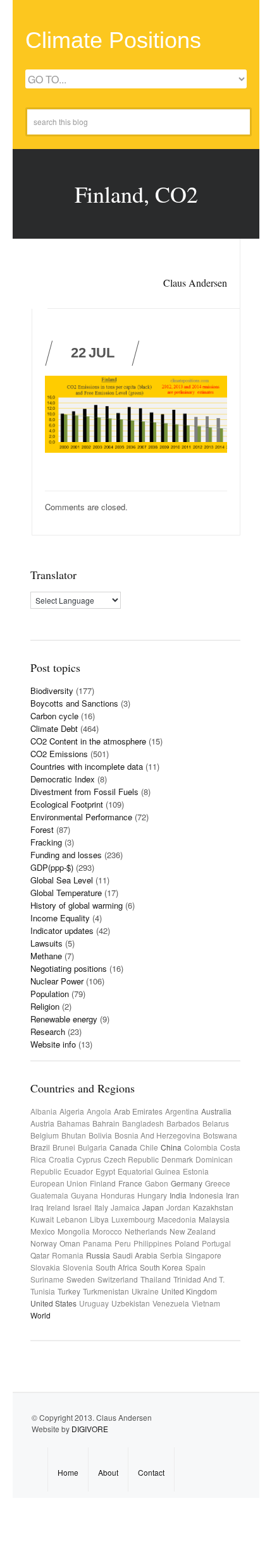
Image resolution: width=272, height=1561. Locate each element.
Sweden (80, 1279)
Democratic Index (62, 779)
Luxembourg (133, 1219)
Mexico (42, 1231)
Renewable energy (63, 1019)
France (130, 1183)
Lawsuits (46, 943)
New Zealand (193, 1231)
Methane (46, 956)
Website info (53, 1044)
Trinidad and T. (199, 1279)
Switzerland (117, 1279)
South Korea (161, 1267)
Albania (43, 1111)
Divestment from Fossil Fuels (84, 792)
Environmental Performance (81, 817)
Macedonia (177, 1219)
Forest (42, 829)
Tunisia (42, 1291)
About (108, 1472)
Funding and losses (66, 855)
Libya (99, 1219)
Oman (69, 1243)
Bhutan (73, 1135)
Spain (195, 1267)
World (40, 1315)
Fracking (46, 842)
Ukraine (145, 1291)
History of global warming (76, 905)
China (171, 1147)
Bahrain (106, 1123)
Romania (67, 1255)
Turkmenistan (106, 1291)
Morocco (107, 1231)
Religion (44, 1006)
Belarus (215, 1123)
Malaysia (214, 1219)
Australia (216, 1111)
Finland (103, 1183)
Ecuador (78, 1171)
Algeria (71, 1111)
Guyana (84, 1195)
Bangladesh (143, 1123)
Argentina (182, 1111)
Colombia (201, 1147)
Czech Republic (131, 1159)
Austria (42, 1123)
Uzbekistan (130, 1303)
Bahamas (73, 1123)
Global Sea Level (61, 880)
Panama (97, 1243)
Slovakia (45, 1267)
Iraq (37, 1207)
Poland (187, 1243)
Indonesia (206, 1195)
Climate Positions (113, 40)
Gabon (156, 1183)
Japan (153, 1207)
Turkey (69, 1291)
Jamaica (125, 1207)
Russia (98, 1255)
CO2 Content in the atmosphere (88, 741)
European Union (58, 1183)
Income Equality (60, 918)
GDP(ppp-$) (51, 867)
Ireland (58, 1207)
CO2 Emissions (59, 754)
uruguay (94, 1303)
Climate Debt (54, 728)
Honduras (118, 1195)
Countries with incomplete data (86, 766)
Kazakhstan (213, 1207)
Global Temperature (66, 893)
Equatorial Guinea (149, 1171)
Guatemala (49, 1195)
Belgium (44, 1135)
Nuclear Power (56, 981)
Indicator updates (62, 930)
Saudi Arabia (135, 1255)
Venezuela (170, 1303)
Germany (186, 1183)
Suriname (47, 1279)
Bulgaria (92, 1147)
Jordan (178, 1207)
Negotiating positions (68, 968)
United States (53, 1303)
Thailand (155, 1279)
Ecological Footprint (66, 804)
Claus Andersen (195, 282)
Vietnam (206, 1303)
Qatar (39, 1255)
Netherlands (146, 1231)
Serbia (171, 1255)
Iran (232, 1195)
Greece (217, 1183)
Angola (99, 1111)
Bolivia (100, 1135)
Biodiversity (51, 691)
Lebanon (71, 1219)
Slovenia (78, 1267)
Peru (122, 1243)
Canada (123, 1147)
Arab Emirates (138, 1111)
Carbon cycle (54, 716)
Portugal (216, 1243)
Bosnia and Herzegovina (157, 1135)
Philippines (152, 1243)
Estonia (196, 1171)
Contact (151, 1472)
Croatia (61, 1159)
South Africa (116, 1267)
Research (47, 1032)
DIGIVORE (89, 1428)
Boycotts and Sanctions (74, 703)
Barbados (183, 1123)
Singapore (203, 1255)
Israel (82, 1207)
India (178, 1195)
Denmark (177, 1159)
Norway (43, 1243)
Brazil (40, 1147)
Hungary (152, 1195)
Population (49, 994)
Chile (149, 1147)
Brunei (64, 1147)
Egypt (105, 1171)
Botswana (220, 1135)
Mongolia (74, 1231)
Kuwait (42, 1219)
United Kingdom (189, 1291)
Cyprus (89, 1159)
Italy (101, 1207)
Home (68, 1472)
